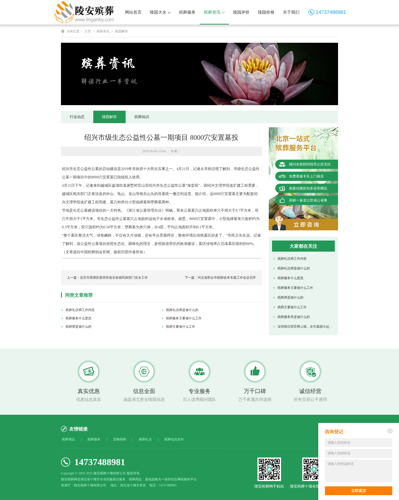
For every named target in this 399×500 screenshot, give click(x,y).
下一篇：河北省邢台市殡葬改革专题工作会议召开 (220, 277)
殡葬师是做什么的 (290, 297)
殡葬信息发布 (174, 439)
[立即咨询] (303, 224)
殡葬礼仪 (145, 439)
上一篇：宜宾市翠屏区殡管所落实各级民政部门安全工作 (107, 277)
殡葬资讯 (212, 12)
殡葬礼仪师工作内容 (292, 258)
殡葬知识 (141, 117)
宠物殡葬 (119, 439)
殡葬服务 (187, 12)
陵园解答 (121, 31)
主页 (88, 31)
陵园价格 (266, 12)
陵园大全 (158, 12)
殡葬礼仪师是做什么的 (294, 268)
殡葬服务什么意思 (290, 278)
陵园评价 (241, 12)
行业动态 (77, 117)
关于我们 (291, 12)
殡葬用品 (68, 439)
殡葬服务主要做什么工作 (295, 288)
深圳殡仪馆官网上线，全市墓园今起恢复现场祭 (305, 326)
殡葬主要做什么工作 (292, 307)
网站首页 (133, 12)
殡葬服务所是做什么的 (294, 317)
